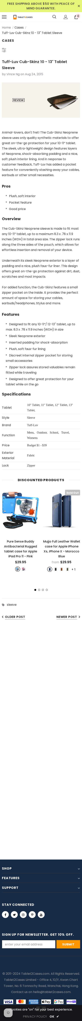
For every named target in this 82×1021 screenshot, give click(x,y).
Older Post (15, 617)
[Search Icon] (54, 17)
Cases (19, 27)
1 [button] (35, 590)
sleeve (12, 604)
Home (6, 27)
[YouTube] (41, 914)
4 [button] (47, 590)
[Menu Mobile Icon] (4, 17)
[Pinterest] (32, 914)
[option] (20, 530)
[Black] (55, 569)
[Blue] (17, 569)
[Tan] (61, 569)
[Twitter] (14, 914)
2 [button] (39, 590)
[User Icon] (66, 17)
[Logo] (22, 16)
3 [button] (43, 590)
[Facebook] (5, 914)
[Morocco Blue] (49, 569)
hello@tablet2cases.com (52, 992)
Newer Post (66, 617)
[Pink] (23, 569)
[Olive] (67, 569)
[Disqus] (41, 682)
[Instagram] (23, 914)
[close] (79, 6)
